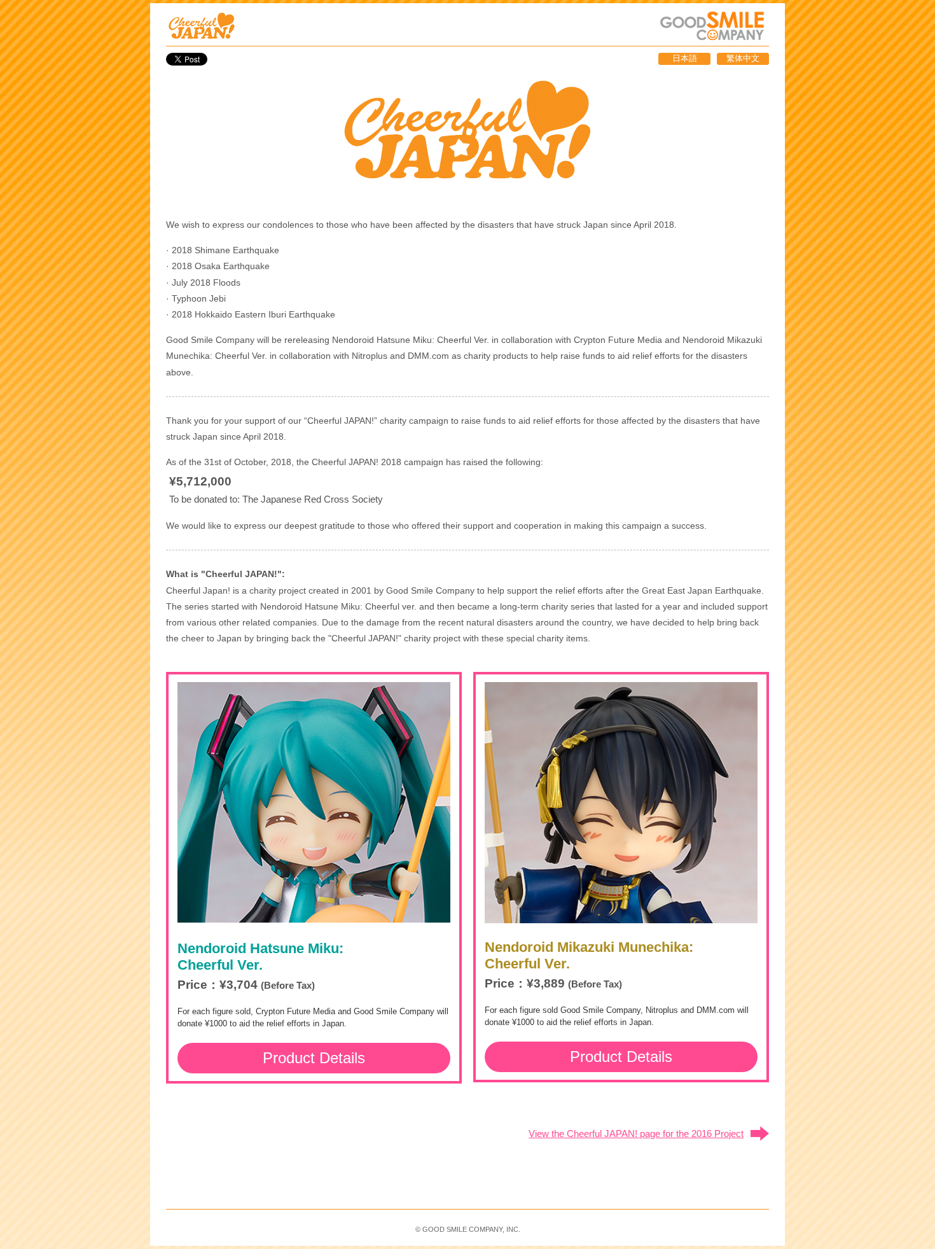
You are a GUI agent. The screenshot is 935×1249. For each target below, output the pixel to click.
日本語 (684, 58)
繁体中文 (742, 58)
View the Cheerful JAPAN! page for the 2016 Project (636, 1133)
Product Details (314, 1057)
